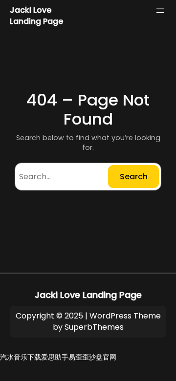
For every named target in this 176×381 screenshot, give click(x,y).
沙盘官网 (102, 357)
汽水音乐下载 (20, 357)
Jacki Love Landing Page (36, 15)
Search (134, 176)
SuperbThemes (94, 327)
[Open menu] (160, 11)
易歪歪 (78, 357)
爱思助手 (54, 357)
